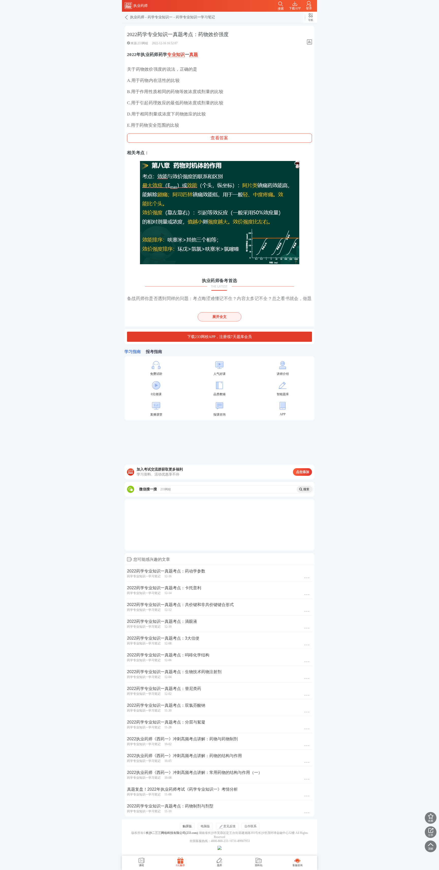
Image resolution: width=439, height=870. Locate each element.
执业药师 (137, 17)
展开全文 (219, 317)
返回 (126, 17)
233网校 (128, 5)
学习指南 (132, 351)
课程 (141, 865)
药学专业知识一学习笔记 (195, 17)
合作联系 (250, 826)
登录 (309, 8)
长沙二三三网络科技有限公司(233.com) (172, 833)
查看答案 (219, 138)
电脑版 (205, 826)
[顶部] (430, 846)
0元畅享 (180, 865)
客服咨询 (297, 865)
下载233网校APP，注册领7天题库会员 (219, 337)
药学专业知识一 (160, 17)
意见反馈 (229, 826)
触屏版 (187, 826)
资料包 (258, 865)
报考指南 (154, 351)
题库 (219, 865)
